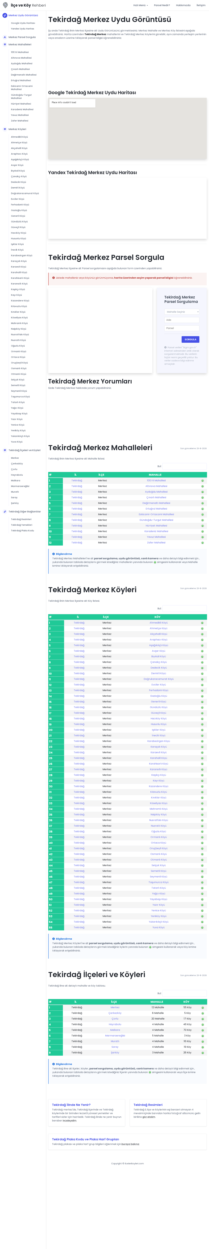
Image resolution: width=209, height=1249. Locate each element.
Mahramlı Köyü (19, 323)
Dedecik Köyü (18, 182)
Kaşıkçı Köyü (18, 289)
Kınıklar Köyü (18, 311)
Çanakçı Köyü (19, 176)
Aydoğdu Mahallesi (21, 63)
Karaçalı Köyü (19, 261)
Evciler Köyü (17, 199)
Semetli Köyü (18, 385)
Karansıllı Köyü (19, 283)
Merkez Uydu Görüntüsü (23, 15)
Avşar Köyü (17, 165)
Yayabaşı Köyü (19, 413)
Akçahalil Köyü (19, 148)
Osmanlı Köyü (18, 368)
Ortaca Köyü (18, 357)
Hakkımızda (183, 5)
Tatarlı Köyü (18, 402)
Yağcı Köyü (17, 407)
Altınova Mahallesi (21, 57)
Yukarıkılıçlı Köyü (20, 436)
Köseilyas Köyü (19, 317)
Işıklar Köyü (17, 244)
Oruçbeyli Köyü (19, 362)
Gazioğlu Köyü (19, 210)
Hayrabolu (17, 474)
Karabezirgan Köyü (21, 255)
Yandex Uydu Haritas (22, 28)
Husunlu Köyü (18, 238)
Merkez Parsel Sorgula (22, 37)
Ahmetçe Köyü (19, 142)
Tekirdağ (76, 480)
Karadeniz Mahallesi (22, 109)
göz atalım (148, 1117)
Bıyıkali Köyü (18, 170)
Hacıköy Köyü (18, 232)
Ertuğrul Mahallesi (21, 80)
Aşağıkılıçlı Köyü (20, 159)
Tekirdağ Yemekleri (21, 524)
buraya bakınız (130, 1144)
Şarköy (15, 503)
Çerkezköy (17, 463)
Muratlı (15, 491)
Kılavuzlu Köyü (19, 306)
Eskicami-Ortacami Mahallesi (21, 88)
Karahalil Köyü (19, 272)
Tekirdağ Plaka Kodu (22, 530)
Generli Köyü (18, 215)
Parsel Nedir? (162, 5)
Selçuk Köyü (17, 379)
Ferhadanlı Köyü (20, 204)
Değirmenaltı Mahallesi (23, 74)
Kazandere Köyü (20, 300)
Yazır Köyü (16, 419)
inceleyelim (69, 1120)
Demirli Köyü (18, 187)
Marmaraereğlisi (20, 486)
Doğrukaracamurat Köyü (25, 193)
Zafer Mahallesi (19, 120)
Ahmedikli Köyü (19, 136)
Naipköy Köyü (18, 328)
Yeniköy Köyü (18, 430)
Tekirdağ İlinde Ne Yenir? (71, 1105)
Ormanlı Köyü (18, 351)
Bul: (159, 466)
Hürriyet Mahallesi (21, 103)
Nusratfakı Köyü (20, 334)
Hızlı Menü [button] (139, 5)
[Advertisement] (127, 63)
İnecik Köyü (17, 249)
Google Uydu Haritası (23, 23)
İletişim (201, 5)
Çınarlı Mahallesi (20, 69)
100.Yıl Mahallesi (20, 52)
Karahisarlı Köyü (20, 278)
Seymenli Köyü (19, 390)
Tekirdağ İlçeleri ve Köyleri (25, 450)
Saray (14, 497)
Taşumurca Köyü (20, 396)
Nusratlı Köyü (18, 340)
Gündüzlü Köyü (19, 221)
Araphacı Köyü (19, 153)
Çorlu (14, 469)
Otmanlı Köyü (18, 374)
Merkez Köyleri (17, 129)
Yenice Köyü (17, 424)
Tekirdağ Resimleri (21, 519)
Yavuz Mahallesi (20, 115)
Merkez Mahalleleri (20, 44)
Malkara (15, 480)
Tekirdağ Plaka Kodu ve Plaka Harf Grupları (85, 1139)
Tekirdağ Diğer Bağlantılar (25, 511)
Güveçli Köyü (18, 227)
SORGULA (190, 339)
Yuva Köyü (16, 441)
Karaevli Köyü (18, 266)
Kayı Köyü (16, 294)
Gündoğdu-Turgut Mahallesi (21, 96)
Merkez (15, 457)
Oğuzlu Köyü (18, 345)
